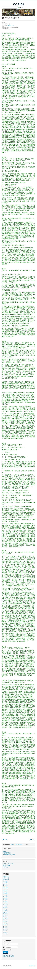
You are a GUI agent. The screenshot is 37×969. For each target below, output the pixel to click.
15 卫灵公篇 (5, 902)
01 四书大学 (6, 876)
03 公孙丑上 (5, 916)
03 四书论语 (6, 879)
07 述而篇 (5, 890)
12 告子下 (5, 930)
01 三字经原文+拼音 (8, 864)
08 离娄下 (5, 924)
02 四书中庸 (6, 878)
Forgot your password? (8, 956)
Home (4, 851)
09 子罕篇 (5, 893)
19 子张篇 (5, 909)
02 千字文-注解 (6, 865)
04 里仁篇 (5, 885)
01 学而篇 (5, 881)
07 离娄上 (5, 923)
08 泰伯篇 (5, 892)
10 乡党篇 (5, 895)
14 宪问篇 (5, 901)
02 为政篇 (5, 882)
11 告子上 (5, 929)
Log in (5, 952)
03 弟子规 (5, 867)
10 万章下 (5, 927)
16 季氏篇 (5, 904)
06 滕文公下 (5, 921)
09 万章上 (5, 926)
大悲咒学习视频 (6, 853)
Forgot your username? (8, 955)
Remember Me (7, 950)
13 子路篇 (5, 899)
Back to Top (32, 965)
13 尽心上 (5, 932)
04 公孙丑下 (5, 918)
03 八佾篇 (5, 884)
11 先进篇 (5, 896)
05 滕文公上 (5, 920)
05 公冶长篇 (5, 887)
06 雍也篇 (5, 889)
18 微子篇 (5, 907)
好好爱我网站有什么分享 (9, 854)
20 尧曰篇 (5, 910)
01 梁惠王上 (5, 913)
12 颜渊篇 (5, 898)
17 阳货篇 (5, 906)
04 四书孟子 (11, 25)
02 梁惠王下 (5, 915)
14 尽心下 (5, 934)
